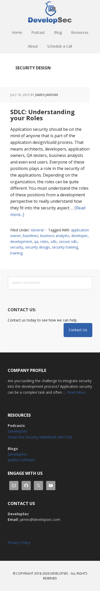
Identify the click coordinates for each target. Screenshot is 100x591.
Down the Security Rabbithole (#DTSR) (40, 437)
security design (37, 247)
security (16, 247)
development (21, 241)
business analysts (54, 235)
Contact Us (78, 329)
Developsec (59, 573)
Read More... (77, 392)
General (37, 230)
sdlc (54, 241)
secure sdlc (68, 241)
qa (36, 241)
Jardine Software (21, 459)
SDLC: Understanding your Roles (42, 115)
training (16, 253)
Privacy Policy (19, 542)
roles (44, 241)
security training (65, 247)
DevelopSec (50, 13)
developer (79, 235)
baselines (30, 235)
